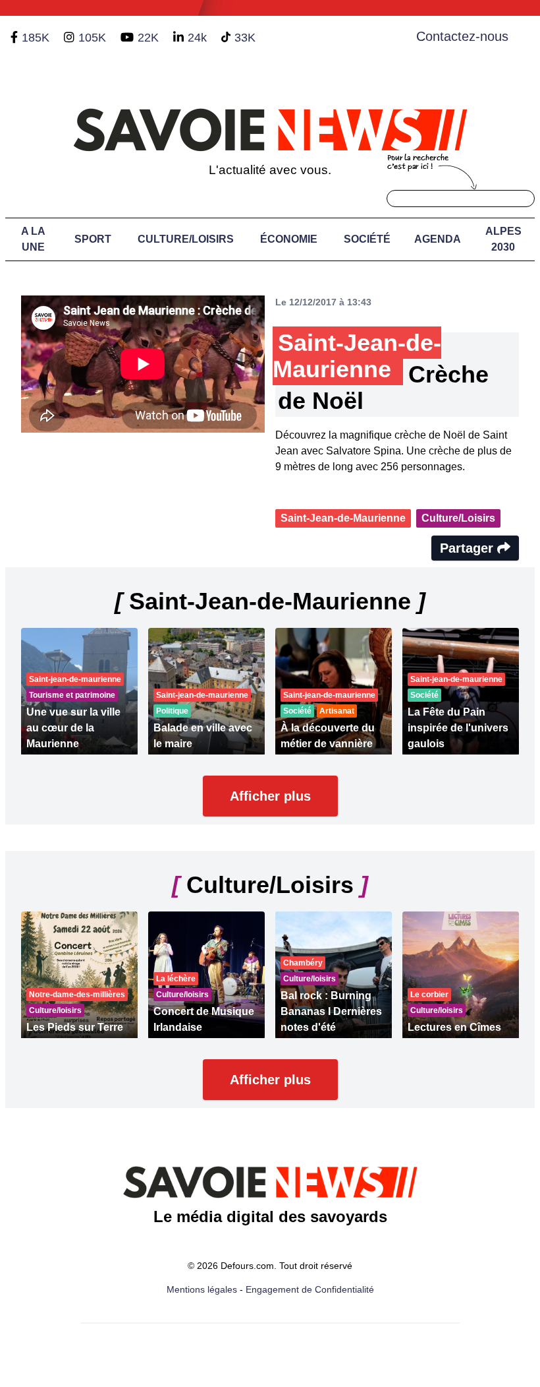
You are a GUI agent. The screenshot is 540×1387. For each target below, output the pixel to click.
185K (35, 37)
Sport (92, 239)
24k (197, 37)
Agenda (437, 239)
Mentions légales (202, 1289)
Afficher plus (270, 796)
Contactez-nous (462, 36)
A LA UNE (33, 239)
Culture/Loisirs (186, 239)
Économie (288, 239)
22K (148, 37)
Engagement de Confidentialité (310, 1289)
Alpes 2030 (503, 239)
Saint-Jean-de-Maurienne (343, 518)
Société (367, 239)
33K (245, 37)
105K (92, 37)
